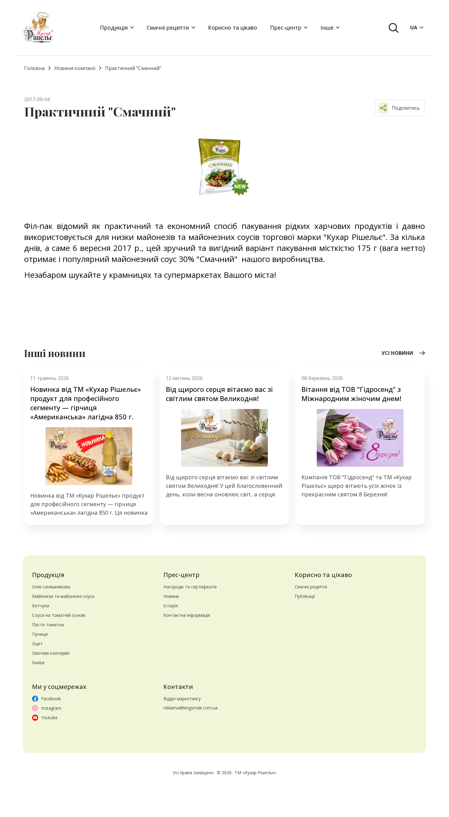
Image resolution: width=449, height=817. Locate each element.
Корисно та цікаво (232, 27)
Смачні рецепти (311, 587)
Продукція (114, 27)
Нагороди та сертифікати (190, 587)
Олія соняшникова (51, 587)
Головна (34, 68)
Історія (170, 606)
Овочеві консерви (50, 653)
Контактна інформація (186, 615)
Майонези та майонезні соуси (63, 596)
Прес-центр (285, 27)
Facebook (51, 698)
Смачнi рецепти (168, 27)
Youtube (49, 717)
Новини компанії (74, 68)
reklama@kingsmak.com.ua (190, 708)
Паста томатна (48, 624)
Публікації (305, 596)
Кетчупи (40, 606)
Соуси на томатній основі (58, 615)
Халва (38, 662)
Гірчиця (40, 634)
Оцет (37, 643)
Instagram (51, 708)
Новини (171, 596)
